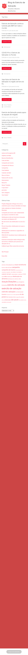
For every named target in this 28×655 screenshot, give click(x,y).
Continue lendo (6, 41)
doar (20, 278)
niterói (14, 294)
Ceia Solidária (5, 170)
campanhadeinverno (19, 270)
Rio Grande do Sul (11, 297)
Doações (12, 281)
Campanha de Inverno (7, 163)
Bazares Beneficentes (7, 158)
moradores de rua (10, 294)
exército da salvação (16, 285)
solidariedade (7, 300)
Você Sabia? (5, 195)
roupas (17, 297)
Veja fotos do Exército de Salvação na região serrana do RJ (13, 81)
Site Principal (5, 251)
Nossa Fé (4, 182)
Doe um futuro (6, 175)
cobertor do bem (6, 274)
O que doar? (5, 187)
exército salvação (8, 292)
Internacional (7, 47)
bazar (13, 264)
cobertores (20, 274)
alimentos (4, 264)
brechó (3, 267)
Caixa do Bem (5, 160)
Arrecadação (9, 264)
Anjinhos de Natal (6, 155)
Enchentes (4, 285)
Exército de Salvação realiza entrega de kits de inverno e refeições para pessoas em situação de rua (13, 241)
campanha (16, 267)
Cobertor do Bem (6, 173)
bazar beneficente (20, 265)
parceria (18, 294)
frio (16, 291)
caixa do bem (8, 267)
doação (5, 282)
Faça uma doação (14, 652)
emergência (21, 281)
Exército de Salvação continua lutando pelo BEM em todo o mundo (12, 26)
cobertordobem (14, 274)
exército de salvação (11, 288)
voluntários (4, 302)
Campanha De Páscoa (7, 165)
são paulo (15, 300)
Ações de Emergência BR (8, 153)
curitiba (5, 276)
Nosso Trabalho (7, 105)
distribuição (9, 276)
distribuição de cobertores (13, 278)
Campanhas (5, 168)
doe (17, 281)
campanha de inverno (8, 270)
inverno (4, 294)
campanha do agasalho (6, 272)
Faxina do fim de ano (7, 177)
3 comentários (7, 106)
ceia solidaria (13, 272)
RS (19, 297)
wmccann (9, 302)
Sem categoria (5, 192)
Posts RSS (4, 256)
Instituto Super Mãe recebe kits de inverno (13, 246)
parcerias (4, 190)
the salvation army (22, 300)
